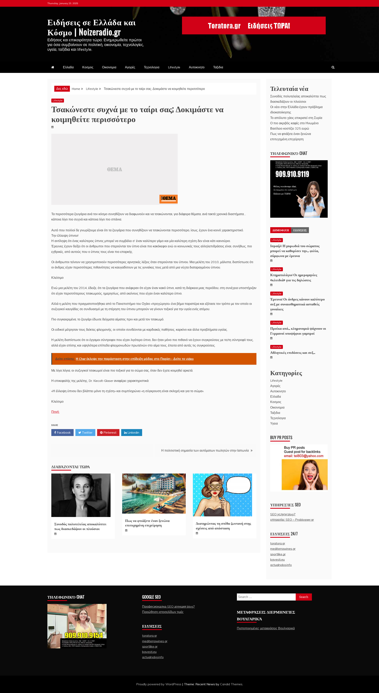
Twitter (86, 432)
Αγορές (130, 67)
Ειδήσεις (300, 230)
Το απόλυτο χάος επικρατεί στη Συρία (296, 118)
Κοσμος (87, 67)
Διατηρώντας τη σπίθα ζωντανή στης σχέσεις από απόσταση (223, 525)
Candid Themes (231, 684)
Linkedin (133, 432)
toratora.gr (277, 543)
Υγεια (274, 423)
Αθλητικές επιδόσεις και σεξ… (292, 352)
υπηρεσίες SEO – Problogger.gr (292, 520)
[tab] (280, 230)
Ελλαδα (68, 67)
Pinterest (109, 432)
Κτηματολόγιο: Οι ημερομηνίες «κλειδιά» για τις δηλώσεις (293, 277)
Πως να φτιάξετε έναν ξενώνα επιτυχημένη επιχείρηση (147, 522)
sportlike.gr (278, 554)
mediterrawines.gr (283, 549)
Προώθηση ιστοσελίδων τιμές (163, 612)
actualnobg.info (281, 565)
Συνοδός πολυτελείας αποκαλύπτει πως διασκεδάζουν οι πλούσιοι (80, 526)
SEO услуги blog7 (283, 514)
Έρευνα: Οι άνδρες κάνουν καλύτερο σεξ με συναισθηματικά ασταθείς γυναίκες (297, 303)
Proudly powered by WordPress (159, 684)
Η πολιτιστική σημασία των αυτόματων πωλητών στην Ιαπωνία (205, 450)
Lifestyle (174, 67)
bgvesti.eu (277, 559)
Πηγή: (55, 412)
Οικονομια (109, 67)
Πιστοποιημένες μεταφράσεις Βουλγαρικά (266, 628)
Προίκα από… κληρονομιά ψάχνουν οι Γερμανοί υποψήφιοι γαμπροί (298, 331)
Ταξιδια (218, 67)
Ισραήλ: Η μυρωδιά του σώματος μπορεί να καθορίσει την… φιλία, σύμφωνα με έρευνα (295, 250)
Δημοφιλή (280, 230)
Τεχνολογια (151, 67)
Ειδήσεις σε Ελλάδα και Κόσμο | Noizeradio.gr (91, 26)
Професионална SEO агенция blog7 (168, 606)
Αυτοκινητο (197, 67)
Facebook (63, 432)
